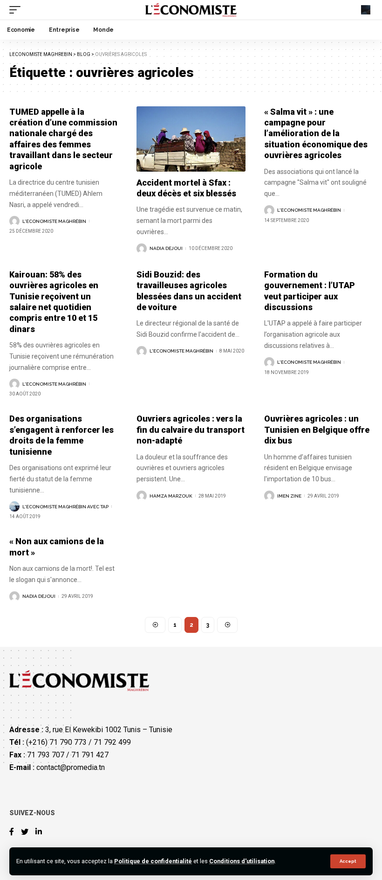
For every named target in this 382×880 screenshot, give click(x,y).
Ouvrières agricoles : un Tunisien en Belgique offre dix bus (316, 429)
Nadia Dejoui (166, 248)
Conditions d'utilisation (241, 861)
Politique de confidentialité (153, 861)
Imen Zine (289, 496)
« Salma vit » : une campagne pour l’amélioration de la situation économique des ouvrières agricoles (316, 133)
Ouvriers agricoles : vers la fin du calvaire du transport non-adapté (190, 429)
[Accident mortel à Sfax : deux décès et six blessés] (190, 139)
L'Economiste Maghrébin (54, 221)
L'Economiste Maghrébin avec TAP (65, 506)
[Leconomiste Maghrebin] (191, 10)
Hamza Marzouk (171, 496)
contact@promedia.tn (70, 767)
